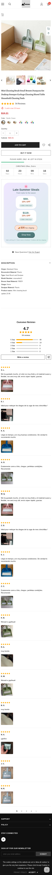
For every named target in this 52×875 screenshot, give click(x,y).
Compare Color (43, 67)
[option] (26, 45)
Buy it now (26, 153)
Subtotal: (4, 138)
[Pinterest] (3, 839)
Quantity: (4, 129)
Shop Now (26, 235)
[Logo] (26, 4)
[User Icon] (41, 4)
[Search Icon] (9, 4)
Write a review (23, 357)
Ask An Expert (34, 252)
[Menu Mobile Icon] (2, 4)
